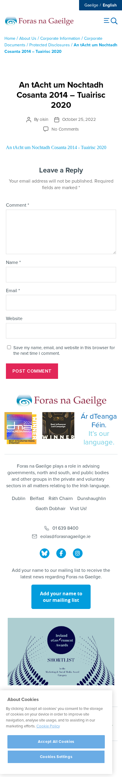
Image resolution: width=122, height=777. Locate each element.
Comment (17, 205)
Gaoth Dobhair (50, 509)
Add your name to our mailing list (61, 596)
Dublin (18, 498)
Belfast (37, 498)
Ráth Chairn (61, 498)
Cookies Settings (56, 756)
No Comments (65, 129)
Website (14, 319)
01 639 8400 (65, 528)
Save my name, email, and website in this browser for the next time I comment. (64, 350)
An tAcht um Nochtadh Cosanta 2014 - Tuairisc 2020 (56, 148)
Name (13, 262)
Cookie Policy (48, 726)
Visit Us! (78, 509)
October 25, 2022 (79, 119)
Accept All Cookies (56, 741)
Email (13, 291)
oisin (44, 119)
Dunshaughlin (91, 498)
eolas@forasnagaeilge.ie (65, 536)
